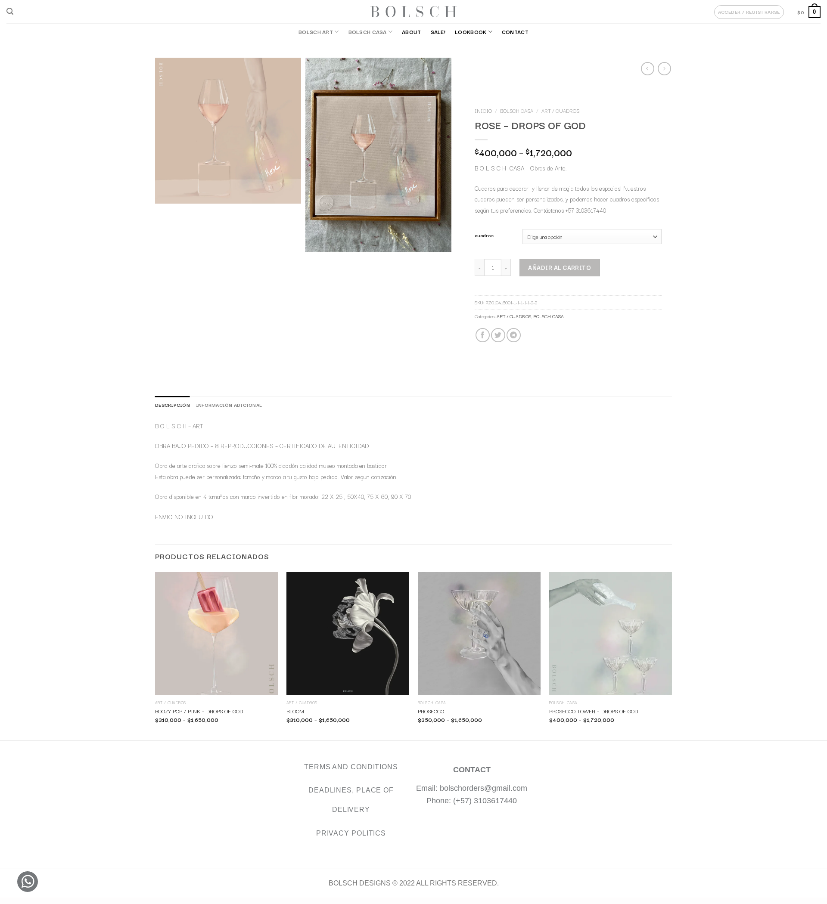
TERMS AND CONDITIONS (351, 767)
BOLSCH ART (315, 32)
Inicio (483, 111)
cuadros (484, 235)
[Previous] (155, 655)
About (411, 32)
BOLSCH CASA (367, 32)
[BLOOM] (347, 633)
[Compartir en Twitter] (498, 335)
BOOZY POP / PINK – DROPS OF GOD (199, 711)
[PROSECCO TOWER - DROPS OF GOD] (610, 633)
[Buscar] (9, 11)
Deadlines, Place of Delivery (351, 799)
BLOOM (295, 711)
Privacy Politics (351, 833)
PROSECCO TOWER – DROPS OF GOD (593, 711)
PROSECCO (431, 711)
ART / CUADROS (560, 111)
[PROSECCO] (479, 633)
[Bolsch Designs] (413, 12)
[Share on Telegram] (513, 335)
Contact (515, 32)
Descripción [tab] (172, 405)
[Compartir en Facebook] (482, 335)
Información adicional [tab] (229, 405)
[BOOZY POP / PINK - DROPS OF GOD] (216, 633)
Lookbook (470, 32)
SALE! (438, 32)
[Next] (671, 655)
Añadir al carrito (559, 267)
